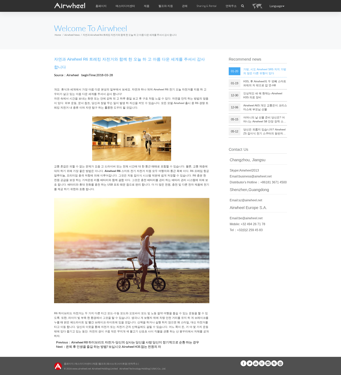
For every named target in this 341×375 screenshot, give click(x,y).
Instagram (268, 363)
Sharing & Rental (206, 6)
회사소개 (112, 363)
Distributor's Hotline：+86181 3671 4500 (258, 182)
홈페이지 (101, 6)
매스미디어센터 (83, 363)
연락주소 (231, 6)
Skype (274, 363)
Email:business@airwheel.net (251, 176)
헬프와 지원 (165, 6)
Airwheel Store (262, 363)
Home (58, 34)
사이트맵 (122, 363)
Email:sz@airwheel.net (246, 200)
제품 (146, 6)
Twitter (250, 363)
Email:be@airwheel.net (246, 218)
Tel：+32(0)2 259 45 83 (246, 230)
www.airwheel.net (81, 368)
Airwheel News (72, 34)
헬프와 (102, 363)
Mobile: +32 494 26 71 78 (247, 224)
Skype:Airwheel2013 (244, 170)
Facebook (243, 363)
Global (280, 363)
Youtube (256, 363)
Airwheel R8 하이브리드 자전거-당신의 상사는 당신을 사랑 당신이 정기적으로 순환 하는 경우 (135, 342)
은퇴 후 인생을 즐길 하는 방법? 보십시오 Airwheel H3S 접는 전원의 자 (113, 346)
